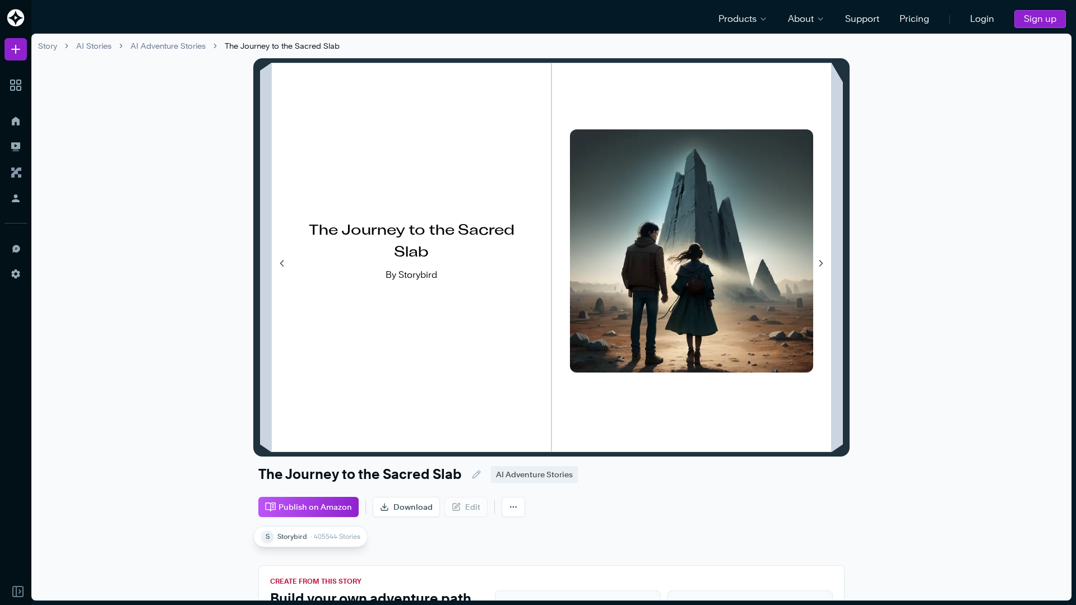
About (801, 18)
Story (47, 45)
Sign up (1040, 18)
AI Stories (94, 45)
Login (982, 18)
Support (862, 18)
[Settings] (15, 274)
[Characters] (15, 172)
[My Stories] (15, 147)
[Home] (15, 121)
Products (737, 18)
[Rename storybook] (476, 474)
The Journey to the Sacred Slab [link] (282, 45)
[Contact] (15, 248)
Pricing (914, 18)
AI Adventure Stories (168, 45)
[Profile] (15, 198)
